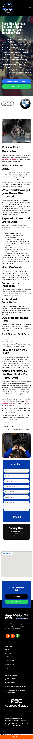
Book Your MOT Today (16, 81)
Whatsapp (16, 602)
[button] (24, 8)
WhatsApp (16, 86)
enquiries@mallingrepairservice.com (19, 686)
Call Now (16, 597)
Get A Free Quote (16, 517)
